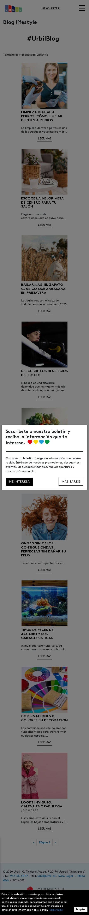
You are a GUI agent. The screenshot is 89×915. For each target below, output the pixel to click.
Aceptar (81, 909)
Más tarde (71, 481)
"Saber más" (56, 910)
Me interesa (19, 481)
